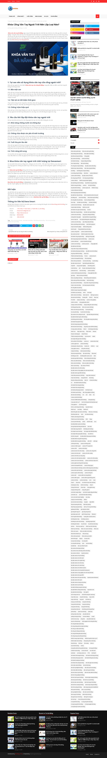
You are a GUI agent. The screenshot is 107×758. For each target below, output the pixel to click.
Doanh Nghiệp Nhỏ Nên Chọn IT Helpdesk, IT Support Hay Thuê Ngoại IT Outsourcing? (88, 56)
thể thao (80, 643)
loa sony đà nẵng (75, 312)
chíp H (91, 485)
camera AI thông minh (85, 443)
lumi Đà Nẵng (89, 543)
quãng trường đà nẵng (76, 616)
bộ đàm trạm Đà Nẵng (82, 202)
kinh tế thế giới (74, 538)
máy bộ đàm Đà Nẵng (76, 207)
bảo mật (89, 426)
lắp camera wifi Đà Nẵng (76, 282)
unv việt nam (92, 650)
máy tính (73, 265)
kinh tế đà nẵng (90, 280)
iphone (72, 526)
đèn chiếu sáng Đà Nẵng (90, 168)
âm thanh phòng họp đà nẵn (77, 390)
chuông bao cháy (75, 485)
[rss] (77, 29)
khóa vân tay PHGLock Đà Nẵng (78, 280)
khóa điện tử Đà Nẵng (28, 220)
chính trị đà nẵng (84, 485)
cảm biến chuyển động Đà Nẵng (90, 492)
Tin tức (86, 256)
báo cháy (73, 202)
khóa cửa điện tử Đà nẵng (88, 363)
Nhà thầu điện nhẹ (75, 414)
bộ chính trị (90, 433)
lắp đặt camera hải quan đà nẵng (78, 577)
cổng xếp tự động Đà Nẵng (88, 214)
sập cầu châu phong (75, 621)
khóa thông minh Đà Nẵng (58, 204)
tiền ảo (92, 643)
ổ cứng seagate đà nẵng (90, 704)
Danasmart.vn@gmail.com (23, 210)
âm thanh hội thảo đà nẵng (80, 382)
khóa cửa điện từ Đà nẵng (85, 531)
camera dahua (74, 180)
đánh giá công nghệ (90, 236)
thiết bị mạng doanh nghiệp (86, 180)
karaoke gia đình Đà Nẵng (76, 358)
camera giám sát (74, 343)
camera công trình (75, 231)
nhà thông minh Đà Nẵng (76, 319)
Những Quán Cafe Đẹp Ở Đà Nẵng (55, 745)
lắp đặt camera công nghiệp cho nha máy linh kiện (82, 572)
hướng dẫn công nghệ (76, 217)
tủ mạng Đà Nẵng (93, 648)
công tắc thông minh (75, 489)
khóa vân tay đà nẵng (50, 220)
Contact (18, 1)
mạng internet (84, 377)
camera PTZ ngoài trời (87, 446)
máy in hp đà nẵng (75, 377)
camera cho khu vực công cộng (78, 455)
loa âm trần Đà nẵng (85, 312)
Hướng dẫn (84, 297)
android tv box (74, 270)
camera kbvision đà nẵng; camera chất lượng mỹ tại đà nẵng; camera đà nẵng (84, 468)
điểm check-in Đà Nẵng (76, 295)
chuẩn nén (86, 346)
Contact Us (96, 754)
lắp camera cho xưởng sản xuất (78, 314)
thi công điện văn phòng (76, 287)
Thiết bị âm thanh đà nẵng (77, 256)
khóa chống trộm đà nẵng (90, 358)
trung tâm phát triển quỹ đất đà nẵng (79, 648)
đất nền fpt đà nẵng (87, 694)
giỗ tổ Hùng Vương (86, 514)
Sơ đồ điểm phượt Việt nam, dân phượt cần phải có (88, 42)
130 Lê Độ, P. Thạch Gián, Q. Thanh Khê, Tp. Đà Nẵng (30, 208)
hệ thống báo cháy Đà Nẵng (83, 170)
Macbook (86, 409)
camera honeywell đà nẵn (76, 465)
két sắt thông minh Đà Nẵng (77, 183)
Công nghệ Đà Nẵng (13, 28)
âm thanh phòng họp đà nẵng (77, 251)
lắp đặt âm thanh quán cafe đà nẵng (79, 317)
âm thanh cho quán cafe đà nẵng (78, 209)
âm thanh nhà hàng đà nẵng (92, 655)
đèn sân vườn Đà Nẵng (88, 692)
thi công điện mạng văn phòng (90, 319)
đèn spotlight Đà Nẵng (76, 692)
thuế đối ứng (74, 643)
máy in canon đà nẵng (76, 285)
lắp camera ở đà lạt (75, 553)
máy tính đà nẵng (83, 597)
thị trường (86, 643)
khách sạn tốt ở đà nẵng (91, 526)
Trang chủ (10, 21)
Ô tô (89, 653)
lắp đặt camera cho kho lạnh (77, 558)
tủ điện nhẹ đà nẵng (75, 650)
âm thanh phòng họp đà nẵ (77, 658)
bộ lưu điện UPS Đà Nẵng (76, 341)
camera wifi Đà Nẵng (75, 175)
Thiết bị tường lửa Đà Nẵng (77, 336)
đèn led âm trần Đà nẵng (76, 326)
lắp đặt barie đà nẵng (76, 246)
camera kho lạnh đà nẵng (76, 470)
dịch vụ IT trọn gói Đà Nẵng (90, 507)
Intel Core (73, 331)
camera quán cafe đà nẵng (77, 472)
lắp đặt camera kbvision (93, 577)
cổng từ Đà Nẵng (74, 351)
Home (9, 1)
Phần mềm (88, 331)
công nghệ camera (75, 348)
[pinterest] (98, 1)
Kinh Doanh (73, 229)
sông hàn (83, 619)
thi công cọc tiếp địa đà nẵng (77, 628)
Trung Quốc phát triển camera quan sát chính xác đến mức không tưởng (88, 114)
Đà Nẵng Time (18, 754)
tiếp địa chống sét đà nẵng (77, 380)
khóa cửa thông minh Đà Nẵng (78, 224)
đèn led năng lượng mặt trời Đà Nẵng (79, 324)
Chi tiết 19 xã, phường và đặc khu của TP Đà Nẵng (56, 717)
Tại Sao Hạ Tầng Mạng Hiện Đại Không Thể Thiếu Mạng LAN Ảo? (25, 724)
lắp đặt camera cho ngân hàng (78, 560)
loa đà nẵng (95, 260)
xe (71, 382)
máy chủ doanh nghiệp (76, 226)
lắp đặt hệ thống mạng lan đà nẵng (78, 587)
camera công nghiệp (91, 299)
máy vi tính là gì (74, 599)
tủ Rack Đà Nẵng (93, 380)
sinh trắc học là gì (75, 619)
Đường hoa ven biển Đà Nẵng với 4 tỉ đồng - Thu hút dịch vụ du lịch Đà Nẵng (56, 738)
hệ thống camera (85, 519)
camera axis (91, 239)
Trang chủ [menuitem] (12, 16)
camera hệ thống (84, 343)
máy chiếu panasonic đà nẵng (77, 375)
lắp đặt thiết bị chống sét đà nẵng (78, 589)
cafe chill (89, 441)
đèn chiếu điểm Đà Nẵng (76, 670)
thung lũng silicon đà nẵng (89, 640)
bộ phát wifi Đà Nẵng (75, 187)
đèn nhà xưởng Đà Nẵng (76, 687)
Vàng (91, 419)
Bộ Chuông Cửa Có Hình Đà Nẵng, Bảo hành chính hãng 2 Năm (56, 732)
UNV (87, 419)
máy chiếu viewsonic (90, 375)
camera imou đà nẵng (76, 214)
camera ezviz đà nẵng (76, 222)
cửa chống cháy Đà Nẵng (76, 173)
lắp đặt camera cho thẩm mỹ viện (78, 567)
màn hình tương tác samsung (88, 594)
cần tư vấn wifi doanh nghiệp (77, 497)
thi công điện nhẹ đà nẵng (76, 200)
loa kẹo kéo (87, 538)
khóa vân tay (85, 533)
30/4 (90, 394)
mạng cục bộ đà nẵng (76, 602)
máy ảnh (82, 599)
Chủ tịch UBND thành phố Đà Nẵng (78, 399)
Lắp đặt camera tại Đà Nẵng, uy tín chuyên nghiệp (82, 99)
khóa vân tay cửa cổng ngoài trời (20, 39)
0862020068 (20, 215)
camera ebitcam (74, 241)
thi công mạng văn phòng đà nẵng (78, 636)
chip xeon (78, 482)
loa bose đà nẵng (87, 260)
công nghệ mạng (91, 487)
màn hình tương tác (90, 224)
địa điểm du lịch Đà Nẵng (91, 251)
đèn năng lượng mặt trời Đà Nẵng (78, 192)
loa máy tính (84, 541)
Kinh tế (90, 297)
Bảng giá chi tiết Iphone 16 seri (86, 120)
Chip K (84, 329)
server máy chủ (74, 219)
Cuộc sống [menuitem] (30, 16)
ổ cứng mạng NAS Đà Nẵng (77, 704)
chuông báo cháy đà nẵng (76, 346)
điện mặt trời (86, 295)
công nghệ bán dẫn (92, 273)
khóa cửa (96, 528)
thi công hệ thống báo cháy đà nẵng (87, 219)
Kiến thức (86, 173)
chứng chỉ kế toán (75, 487)
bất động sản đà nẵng (88, 429)
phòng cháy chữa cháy (76, 614)
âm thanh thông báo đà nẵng (91, 658)
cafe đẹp (95, 441)
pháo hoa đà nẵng (82, 611)
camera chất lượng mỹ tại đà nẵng (78, 273)
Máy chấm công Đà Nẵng (76, 212)
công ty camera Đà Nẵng (76, 304)
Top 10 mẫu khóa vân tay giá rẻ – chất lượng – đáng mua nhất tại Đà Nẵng (58, 251)
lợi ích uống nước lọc (75, 594)
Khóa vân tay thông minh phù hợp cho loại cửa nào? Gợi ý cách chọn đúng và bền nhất (37, 251)
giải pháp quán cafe (75, 514)
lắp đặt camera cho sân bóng (77, 565)
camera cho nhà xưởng (92, 458)
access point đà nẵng (75, 421)
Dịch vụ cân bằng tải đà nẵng (77, 407)
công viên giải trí (85, 489)
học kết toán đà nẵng (93, 524)
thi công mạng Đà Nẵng (88, 178)
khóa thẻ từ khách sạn (76, 533)
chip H (72, 482)
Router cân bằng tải (75, 334)
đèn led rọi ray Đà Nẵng (88, 679)
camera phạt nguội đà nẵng (90, 470)
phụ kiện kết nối (86, 614)
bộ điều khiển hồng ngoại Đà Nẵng (87, 436)
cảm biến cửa (74, 494)
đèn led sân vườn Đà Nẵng (77, 682)
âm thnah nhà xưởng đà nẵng (77, 662)
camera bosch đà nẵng (76, 204)
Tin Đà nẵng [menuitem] (54, 16)
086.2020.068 (20, 217)
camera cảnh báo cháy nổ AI (91, 460)
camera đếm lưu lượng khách (84, 475)
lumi (83, 543)
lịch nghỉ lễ (86, 592)
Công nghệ (85, 140)
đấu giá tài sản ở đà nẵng (76, 696)
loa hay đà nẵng (89, 309)
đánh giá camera (94, 295)
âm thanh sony (89, 390)
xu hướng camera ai (81, 653)
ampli (93, 336)
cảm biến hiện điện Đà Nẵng (85, 494)
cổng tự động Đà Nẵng (86, 161)
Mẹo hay (96, 297)
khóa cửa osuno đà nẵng (87, 307)
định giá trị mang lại (88, 696)
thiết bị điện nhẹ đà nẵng (76, 640)
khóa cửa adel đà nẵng (76, 360)
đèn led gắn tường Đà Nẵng (91, 677)
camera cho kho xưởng (87, 453)
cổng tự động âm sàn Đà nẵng (90, 304)
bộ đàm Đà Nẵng (92, 202)
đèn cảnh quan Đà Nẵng (89, 670)
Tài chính (73, 299)
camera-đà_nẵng (83, 480)
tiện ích (86, 380)
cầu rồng (88, 497)
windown (73, 653)
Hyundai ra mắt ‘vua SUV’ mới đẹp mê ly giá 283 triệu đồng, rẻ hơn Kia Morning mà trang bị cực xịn (88, 129)
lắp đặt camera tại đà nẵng (77, 584)
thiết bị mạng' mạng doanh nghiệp (78, 290)
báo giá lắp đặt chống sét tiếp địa (78, 426)
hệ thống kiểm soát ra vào (86, 355)
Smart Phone (84, 334)
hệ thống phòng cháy (75, 307)
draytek (86, 502)
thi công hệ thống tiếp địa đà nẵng (78, 633)
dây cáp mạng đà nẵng (76, 353)
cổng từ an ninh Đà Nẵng (76, 499)
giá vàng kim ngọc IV (75, 511)
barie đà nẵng (83, 270)
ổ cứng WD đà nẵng (75, 701)
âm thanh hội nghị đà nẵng (77, 321)
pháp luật (90, 611)
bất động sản (74, 197)
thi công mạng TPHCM (76, 178)
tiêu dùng (91, 377)
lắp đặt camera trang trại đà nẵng (78, 582)
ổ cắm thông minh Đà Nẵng (84, 699)
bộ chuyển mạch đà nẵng (76, 431)
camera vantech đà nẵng (86, 231)
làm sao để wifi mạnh (82, 545)
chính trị (92, 346)
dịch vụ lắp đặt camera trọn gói (91, 195)
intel (95, 355)
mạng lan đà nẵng (86, 602)
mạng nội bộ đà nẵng (75, 604)
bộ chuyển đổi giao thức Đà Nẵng (78, 338)
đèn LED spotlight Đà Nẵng (77, 667)
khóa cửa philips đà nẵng (76, 278)
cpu (97, 346)
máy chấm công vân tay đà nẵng (91, 282)
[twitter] (94, 1)
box (95, 421)
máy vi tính (91, 597)
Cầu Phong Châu (82, 404)
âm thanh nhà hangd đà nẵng (77, 655)
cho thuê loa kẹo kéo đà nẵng (88, 482)
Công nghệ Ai (74, 404)
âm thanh (94, 653)
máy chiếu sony (74, 597)
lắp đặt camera (85, 553)
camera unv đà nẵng (75, 243)
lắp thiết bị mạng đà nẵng (91, 183)
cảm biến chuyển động (76, 492)
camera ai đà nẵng (83, 448)
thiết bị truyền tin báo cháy (87, 234)
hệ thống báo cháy (75, 519)
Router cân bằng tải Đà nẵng (88, 268)
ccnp (94, 480)
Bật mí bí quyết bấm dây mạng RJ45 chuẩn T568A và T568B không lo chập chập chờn (88, 63)
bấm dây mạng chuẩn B (76, 429)
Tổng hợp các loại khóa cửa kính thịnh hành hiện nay (17, 250)
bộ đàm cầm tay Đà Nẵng (89, 212)
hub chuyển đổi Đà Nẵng (76, 516)
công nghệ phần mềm (84, 302)
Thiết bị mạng (95, 187)
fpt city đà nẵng (86, 353)
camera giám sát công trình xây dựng (79, 463)
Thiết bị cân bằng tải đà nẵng (77, 416)
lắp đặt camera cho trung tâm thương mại (80, 570)
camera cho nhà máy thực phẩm (78, 458)
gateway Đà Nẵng (75, 509)
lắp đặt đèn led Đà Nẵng (76, 592)
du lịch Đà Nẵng (82, 197)
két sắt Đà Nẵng (91, 185)
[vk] (92, 33)
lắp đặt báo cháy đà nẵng (76, 195)
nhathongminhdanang (35, 754)
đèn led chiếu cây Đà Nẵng (77, 672)
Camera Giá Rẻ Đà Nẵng (76, 397)
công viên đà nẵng (85, 348)
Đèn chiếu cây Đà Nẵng (76, 665)
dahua (85, 499)
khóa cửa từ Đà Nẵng (75, 363)
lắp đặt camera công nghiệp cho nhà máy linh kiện (82, 370)
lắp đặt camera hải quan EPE (77, 575)
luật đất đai (73, 545)
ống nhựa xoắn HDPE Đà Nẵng (90, 326)
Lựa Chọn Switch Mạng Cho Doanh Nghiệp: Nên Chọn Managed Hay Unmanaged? (86, 71)
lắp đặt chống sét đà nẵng (92, 314)
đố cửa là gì (73, 699)
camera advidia (91, 270)
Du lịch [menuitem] (46, 16)
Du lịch (85, 143)
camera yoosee (85, 243)
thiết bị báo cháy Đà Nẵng (77, 168)
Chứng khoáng (91, 399)
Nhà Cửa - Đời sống (93, 412)
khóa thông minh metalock (90, 278)
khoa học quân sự (80, 526)
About (13, 1)
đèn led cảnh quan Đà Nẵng (77, 677)
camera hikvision (93, 173)
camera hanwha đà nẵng (85, 241)
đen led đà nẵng (86, 665)
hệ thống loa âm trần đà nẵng (77, 521)
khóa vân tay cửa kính (87, 536)
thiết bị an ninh (86, 207)
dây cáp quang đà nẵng (76, 504)
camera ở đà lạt (74, 480)
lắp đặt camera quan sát (88, 204)
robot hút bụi (74, 268)
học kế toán (83, 524)
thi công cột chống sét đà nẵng (77, 631)
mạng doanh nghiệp (81, 265)
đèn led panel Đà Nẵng (76, 679)
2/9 (86, 394)
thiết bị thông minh (87, 226)
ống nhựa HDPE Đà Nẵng (76, 253)
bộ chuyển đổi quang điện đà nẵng (78, 433)
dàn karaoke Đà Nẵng (85, 351)
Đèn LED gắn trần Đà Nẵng (92, 662)
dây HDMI (92, 502)
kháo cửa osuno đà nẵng (86, 528)
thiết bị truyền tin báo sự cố (91, 638)
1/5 (83, 394)
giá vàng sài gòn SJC (86, 511)
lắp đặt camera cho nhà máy (77, 563)
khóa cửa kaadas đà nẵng (88, 360)
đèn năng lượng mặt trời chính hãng (79, 239)
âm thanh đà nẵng (75, 161)
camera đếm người (75, 477)
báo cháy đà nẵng (75, 163)
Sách (82, 414)
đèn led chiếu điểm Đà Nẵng (91, 672)
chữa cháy (83, 487)
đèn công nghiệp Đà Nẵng (88, 392)
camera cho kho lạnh (75, 453)
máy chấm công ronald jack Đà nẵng (79, 248)
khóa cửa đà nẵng (75, 365)
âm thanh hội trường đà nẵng (77, 385)
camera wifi (73, 475)
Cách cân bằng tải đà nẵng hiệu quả (89, 402)
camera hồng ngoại (88, 465)
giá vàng (73, 275)
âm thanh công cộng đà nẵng (77, 236)
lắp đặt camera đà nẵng (90, 165)
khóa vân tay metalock (76, 260)
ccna (90, 480)
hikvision (94, 514)
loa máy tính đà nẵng (75, 543)
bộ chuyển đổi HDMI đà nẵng (90, 431)
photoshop (73, 611)
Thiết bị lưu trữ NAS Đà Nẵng (77, 419)
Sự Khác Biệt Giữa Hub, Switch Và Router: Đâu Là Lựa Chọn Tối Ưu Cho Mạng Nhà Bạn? (26, 732)
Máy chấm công (80, 331)
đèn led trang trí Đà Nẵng (90, 682)
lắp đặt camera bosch (76, 263)
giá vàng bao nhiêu (85, 509)
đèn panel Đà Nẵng (75, 689)
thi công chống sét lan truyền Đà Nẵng (79, 626)
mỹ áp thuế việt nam (75, 609)
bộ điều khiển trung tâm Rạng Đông (79, 438)
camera (84, 185)
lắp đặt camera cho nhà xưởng (78, 368)
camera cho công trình (91, 450)
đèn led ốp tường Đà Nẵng (91, 684)
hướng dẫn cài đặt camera (89, 516)
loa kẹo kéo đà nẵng (75, 541)
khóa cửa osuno (74, 531)
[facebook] (91, 1)
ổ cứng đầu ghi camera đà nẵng (78, 706)
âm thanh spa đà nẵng (76, 392)
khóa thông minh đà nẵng (39, 220)
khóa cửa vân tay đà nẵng (16, 220)
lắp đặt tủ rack (91, 589)
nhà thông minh (91, 265)
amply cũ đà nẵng (81, 299)
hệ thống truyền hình (90, 521)
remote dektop (86, 616)
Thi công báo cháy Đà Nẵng (77, 165)
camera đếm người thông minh (88, 477)
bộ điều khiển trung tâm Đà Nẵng (78, 441)
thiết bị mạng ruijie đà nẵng (77, 638)
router (93, 616)
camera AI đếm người (76, 446)
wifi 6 (84, 292)
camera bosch (92, 256)
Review (94, 331)
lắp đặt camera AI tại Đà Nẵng (77, 555)
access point (87, 336)
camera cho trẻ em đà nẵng (77, 460)
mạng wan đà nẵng (75, 606)
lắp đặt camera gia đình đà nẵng (78, 373)
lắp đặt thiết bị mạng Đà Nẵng (89, 217)
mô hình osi (88, 599)
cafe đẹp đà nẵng (75, 443)
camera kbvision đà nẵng (76, 190)
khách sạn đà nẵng (75, 528)
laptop (80, 538)
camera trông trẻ (88, 472)
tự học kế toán (85, 650)
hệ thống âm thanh (75, 524)
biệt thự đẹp (89, 421)
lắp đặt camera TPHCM (87, 175)
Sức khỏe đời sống (89, 414)
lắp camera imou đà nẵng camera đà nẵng (80, 550)
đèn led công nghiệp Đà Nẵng (77, 675)
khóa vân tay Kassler (75, 536)
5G (93, 394)
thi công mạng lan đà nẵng (88, 285)
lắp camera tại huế (75, 234)
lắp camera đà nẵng (75, 158)
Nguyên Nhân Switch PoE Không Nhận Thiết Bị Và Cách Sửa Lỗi (25, 738)
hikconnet (94, 353)
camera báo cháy (94, 341)
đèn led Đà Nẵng (84, 163)
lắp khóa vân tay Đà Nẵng (18, 21)
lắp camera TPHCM (85, 365)
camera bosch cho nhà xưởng (77, 450)
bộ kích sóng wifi (74, 436)
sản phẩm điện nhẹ (91, 619)
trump (82, 645)
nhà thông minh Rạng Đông (88, 609)
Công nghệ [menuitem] (20, 16)
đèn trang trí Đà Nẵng (76, 694)
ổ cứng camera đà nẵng (76, 329)
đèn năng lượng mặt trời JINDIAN (91, 687)
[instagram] (96, 1)
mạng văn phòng (86, 604)
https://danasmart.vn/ (22, 213)
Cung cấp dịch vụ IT (75, 402)
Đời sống (89, 292)
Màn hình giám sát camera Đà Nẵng (79, 412)
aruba (83, 421)
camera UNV (74, 448)
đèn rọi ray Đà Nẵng (86, 689)
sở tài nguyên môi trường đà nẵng (89, 621)
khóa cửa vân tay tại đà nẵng (77, 309)
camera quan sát (86, 187)
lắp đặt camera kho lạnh (76, 580)
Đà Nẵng (73, 170)
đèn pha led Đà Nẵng (75, 297)
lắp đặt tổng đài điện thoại (88, 263)
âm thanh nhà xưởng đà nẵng (77, 387)
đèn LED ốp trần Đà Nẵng (90, 667)
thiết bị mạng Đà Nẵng (76, 185)
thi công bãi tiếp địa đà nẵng (77, 623)
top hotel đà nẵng (75, 645)
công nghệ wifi (94, 243)
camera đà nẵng (85, 158)
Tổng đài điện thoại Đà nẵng (84, 229)
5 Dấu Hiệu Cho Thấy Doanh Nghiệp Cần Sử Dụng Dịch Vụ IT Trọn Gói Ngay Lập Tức (25, 746)
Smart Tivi (86, 253)
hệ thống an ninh (74, 355)
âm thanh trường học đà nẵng (77, 660)
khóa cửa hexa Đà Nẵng (82, 275)
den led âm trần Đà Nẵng (76, 502)
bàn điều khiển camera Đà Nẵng (78, 424)
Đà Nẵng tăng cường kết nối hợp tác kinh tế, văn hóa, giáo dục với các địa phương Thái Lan (57, 725)
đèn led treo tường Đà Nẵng (77, 684)
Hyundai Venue (89, 407)
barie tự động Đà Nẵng (89, 200)
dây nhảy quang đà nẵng (76, 507)
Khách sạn (73, 409)
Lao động (80, 409)
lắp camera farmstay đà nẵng (77, 548)
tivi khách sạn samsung (76, 292)
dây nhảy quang (86, 504)
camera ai (86, 341)
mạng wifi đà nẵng (85, 606)
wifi (79, 268)
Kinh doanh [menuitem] (38, 16)
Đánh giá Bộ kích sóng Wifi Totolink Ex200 (88, 48)
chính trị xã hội (74, 302)
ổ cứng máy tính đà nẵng (87, 701)
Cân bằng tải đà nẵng (93, 329)
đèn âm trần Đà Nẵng (76, 394)
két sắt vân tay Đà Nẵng (93, 197)
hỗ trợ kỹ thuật (88, 258)
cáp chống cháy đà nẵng (88, 222)
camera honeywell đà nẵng (77, 258)
